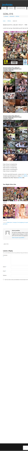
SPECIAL (17, 16)
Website (4, 275)
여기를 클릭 (24, 176)
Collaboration (9, 222)
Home (4, 8)
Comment (5, 256)
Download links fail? (21, 8)
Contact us (11, 8)
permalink (5, 224)
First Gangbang (20, 222)
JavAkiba (6, 16)
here (25, 174)
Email (4, 271)
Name (4, 266)
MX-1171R (6, 244)
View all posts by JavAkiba (19, 237)
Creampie (15, 222)
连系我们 (20, 177)
